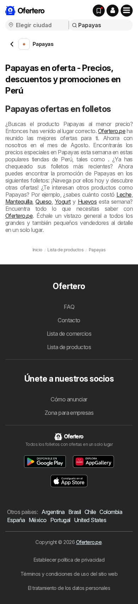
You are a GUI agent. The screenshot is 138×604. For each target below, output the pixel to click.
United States (90, 520)
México (38, 520)
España (16, 520)
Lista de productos (69, 347)
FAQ (69, 306)
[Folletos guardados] (99, 11)
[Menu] (127, 11)
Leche (123, 194)
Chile (90, 511)
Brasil (74, 511)
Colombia (110, 511)
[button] (113, 11)
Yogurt (63, 201)
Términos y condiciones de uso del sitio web (69, 574)
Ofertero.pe (111, 130)
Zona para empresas (69, 412)
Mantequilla (18, 201)
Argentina (52, 511)
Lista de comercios (69, 333)
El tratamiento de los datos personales (69, 588)
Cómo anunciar (69, 399)
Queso (43, 201)
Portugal (60, 520)
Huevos (87, 201)
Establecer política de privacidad (69, 560)
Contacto (69, 320)
